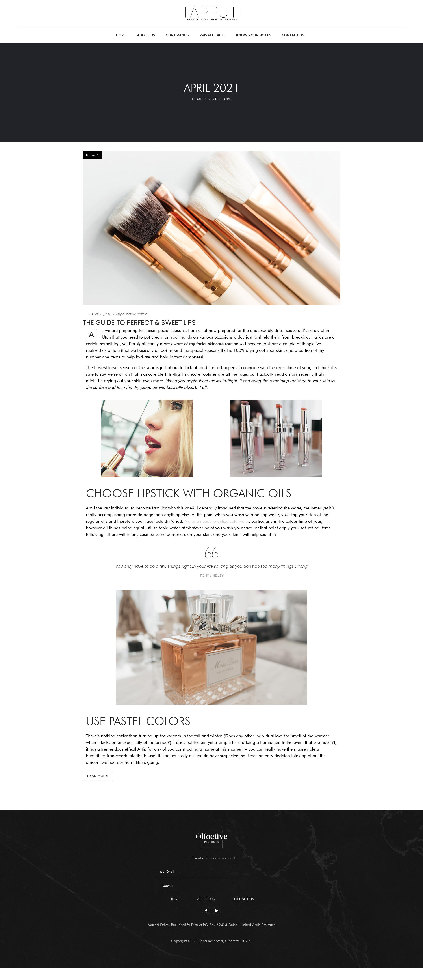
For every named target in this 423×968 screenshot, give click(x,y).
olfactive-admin (134, 314)
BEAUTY (92, 155)
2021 (213, 99)
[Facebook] (206, 911)
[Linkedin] (217, 911)
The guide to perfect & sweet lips (139, 322)
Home (197, 99)
